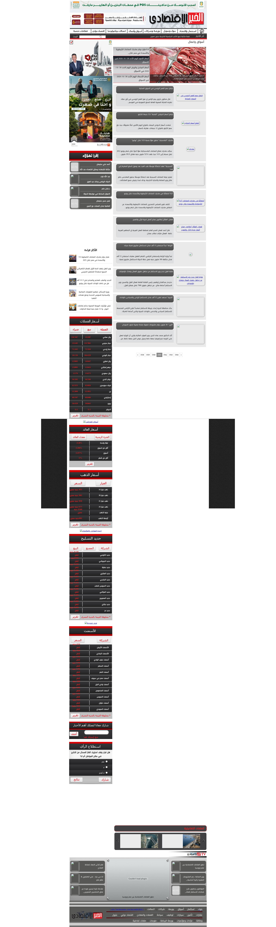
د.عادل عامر (106, 188)
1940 (153, 354)
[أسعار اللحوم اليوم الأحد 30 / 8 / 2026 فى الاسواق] (178, 82)
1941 (159, 354)
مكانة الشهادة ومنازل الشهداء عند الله (95, 169)
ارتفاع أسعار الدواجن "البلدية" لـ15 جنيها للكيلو (155, 114)
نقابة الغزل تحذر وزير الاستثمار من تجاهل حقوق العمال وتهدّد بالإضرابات (146, 271)
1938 (142, 354)
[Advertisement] (90, 228)
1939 (148, 354)
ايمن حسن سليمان (103, 200)
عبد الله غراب (105, 176)
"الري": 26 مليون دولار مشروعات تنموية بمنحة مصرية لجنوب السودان (147, 324)
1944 (176, 354)
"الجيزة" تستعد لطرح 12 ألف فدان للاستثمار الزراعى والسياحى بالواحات (146, 297)
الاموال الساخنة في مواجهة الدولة (97, 193)
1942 (165, 354)
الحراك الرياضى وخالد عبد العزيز (98, 181)
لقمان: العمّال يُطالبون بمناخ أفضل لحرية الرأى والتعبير (153, 219)
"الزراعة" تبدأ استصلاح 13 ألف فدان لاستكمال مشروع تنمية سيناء (148, 245)
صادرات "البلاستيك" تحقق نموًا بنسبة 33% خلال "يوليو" (152, 140)
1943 (171, 354)
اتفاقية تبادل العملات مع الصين (98, 206)
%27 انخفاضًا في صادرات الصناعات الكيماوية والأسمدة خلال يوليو (148, 193)
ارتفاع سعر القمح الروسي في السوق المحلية (156, 88)
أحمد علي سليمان (103, 164)
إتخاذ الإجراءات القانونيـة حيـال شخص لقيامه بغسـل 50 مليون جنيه (165, 36)
